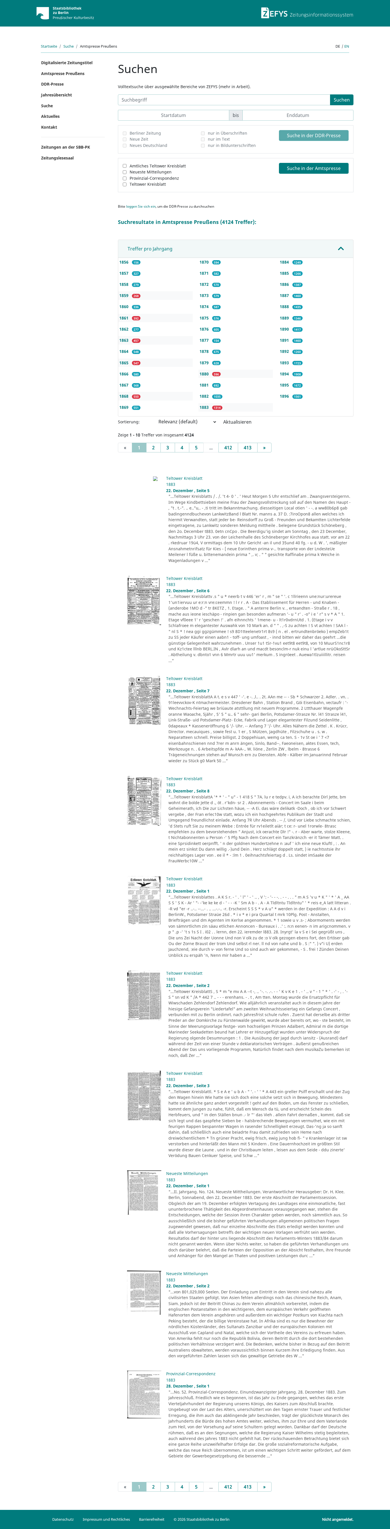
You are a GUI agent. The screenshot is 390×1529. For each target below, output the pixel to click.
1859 (124, 295)
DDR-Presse (52, 84)
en (346, 46)
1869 (124, 407)
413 (248, 447)
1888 (285, 306)
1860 (124, 306)
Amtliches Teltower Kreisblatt (158, 166)
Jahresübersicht (56, 95)
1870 (205, 262)
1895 (285, 385)
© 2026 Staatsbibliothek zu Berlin (202, 1519)
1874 (205, 306)
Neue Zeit (139, 139)
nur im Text (219, 139)
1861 (124, 318)
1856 (124, 262)
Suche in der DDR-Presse (314, 135)
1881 (205, 385)
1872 (205, 284)
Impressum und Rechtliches (106, 1519)
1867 (124, 385)
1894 (285, 374)
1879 (205, 362)
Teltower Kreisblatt (148, 184)
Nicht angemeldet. (337, 1519)
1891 (285, 340)
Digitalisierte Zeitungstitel (67, 62)
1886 (285, 284)
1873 (205, 295)
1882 (205, 396)
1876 (205, 329)
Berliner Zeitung (145, 133)
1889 (285, 318)
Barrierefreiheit (151, 1519)
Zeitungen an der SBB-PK (65, 147)
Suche (68, 46)
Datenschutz (63, 1519)
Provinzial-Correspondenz (154, 178)
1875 (205, 318)
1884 (285, 262)
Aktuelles (50, 116)
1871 (205, 273)
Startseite (49, 46)
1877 (205, 340)
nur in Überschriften (227, 133)
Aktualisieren (237, 422)
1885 (285, 273)
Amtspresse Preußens (63, 73)
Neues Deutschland (148, 145)
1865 (124, 362)
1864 (124, 351)
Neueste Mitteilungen (151, 172)
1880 (205, 374)
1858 (124, 284)
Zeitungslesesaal (57, 158)
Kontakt (49, 127)
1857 (124, 273)
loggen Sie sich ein (141, 206)
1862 (124, 329)
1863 (124, 340)
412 (228, 447)
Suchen (342, 100)
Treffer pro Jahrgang (150, 249)
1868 (124, 396)
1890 (285, 329)
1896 (285, 396)
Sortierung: (129, 421)
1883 (205, 407)
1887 (285, 295)
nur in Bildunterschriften (232, 145)
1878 (205, 351)
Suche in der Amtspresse (314, 168)
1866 (124, 374)
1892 (285, 351)
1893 (285, 362)
